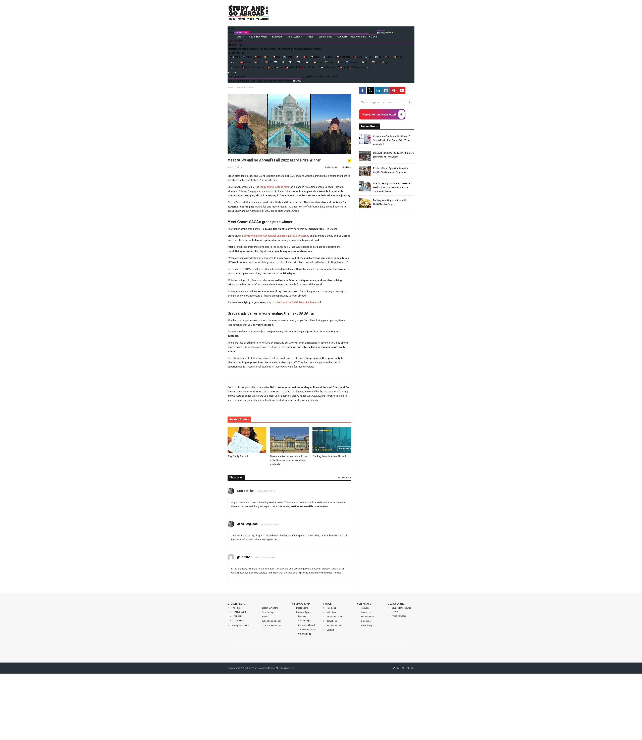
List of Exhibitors (270, 608)
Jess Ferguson (247, 524)
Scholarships (268, 612)
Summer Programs (307, 629)
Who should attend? (271, 621)
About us (365, 608)
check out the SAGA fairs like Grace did (298, 302)
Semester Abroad (306, 625)
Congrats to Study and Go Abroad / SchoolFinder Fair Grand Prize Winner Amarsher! (392, 140)
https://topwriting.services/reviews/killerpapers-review (300, 506)
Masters (302, 616)
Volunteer (331, 612)
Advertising (366, 625)
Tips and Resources (271, 625)
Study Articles (304, 634)
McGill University (299, 235)
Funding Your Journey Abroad (329, 456)
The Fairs (236, 608)
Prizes (265, 616)
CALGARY (238, 616)
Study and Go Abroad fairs (274, 186)
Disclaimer (366, 621)
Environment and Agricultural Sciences (265, 235)
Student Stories (331, 167)
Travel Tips (332, 621)
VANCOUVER (240, 612)
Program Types (303, 612)
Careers (330, 630)
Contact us (366, 612)
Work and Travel (334, 616)
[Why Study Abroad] (247, 440)
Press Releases (399, 616)
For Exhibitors (367, 616)
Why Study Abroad (238, 456)
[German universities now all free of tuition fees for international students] (289, 440)
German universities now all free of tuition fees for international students (288, 460)
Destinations (302, 608)
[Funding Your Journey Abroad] (331, 440)
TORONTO (239, 620)
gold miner (244, 557)
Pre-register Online (240, 625)
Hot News (346, 167)
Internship (331, 608)
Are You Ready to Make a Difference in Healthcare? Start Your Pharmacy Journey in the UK (392, 187)
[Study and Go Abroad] (248, 13)
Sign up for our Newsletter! (379, 114)
